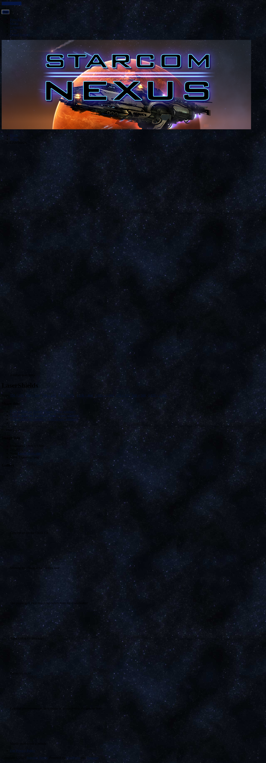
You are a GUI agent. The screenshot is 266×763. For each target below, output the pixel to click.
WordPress (73, 757)
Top (5, 12)
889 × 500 (139, 395)
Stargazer (92, 757)
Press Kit (16, 19)
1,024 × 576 (66, 395)
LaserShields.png (29, 453)
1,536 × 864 (85, 395)
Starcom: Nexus (37, 757)
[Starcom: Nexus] (126, 128)
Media (14, 23)
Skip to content (11, 3)
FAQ (13, 31)
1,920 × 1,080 (104, 395)
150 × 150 (17, 395)
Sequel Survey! (20, 34)
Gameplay (16, 27)
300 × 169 (33, 395)
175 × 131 (123, 395)
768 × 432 (49, 395)
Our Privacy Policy (22, 750)
